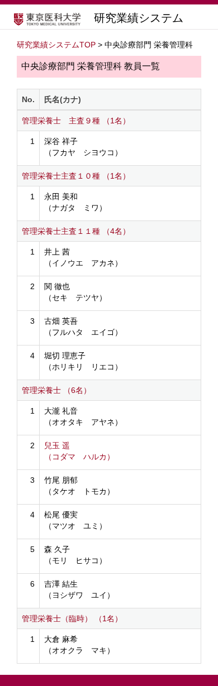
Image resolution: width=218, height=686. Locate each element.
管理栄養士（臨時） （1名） (72, 618)
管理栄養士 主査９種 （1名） (76, 120)
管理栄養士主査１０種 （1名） (76, 175)
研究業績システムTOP (56, 44)
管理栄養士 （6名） (56, 390)
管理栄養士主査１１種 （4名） (76, 231)
